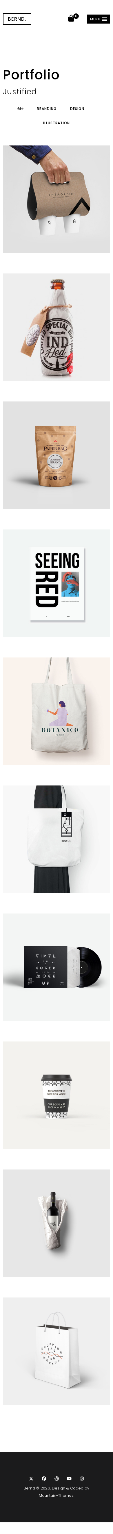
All (20, 108)
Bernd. (17, 18)
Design (77, 108)
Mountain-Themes (56, 1495)
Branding (47, 108)
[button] (98, 19)
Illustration (56, 123)
